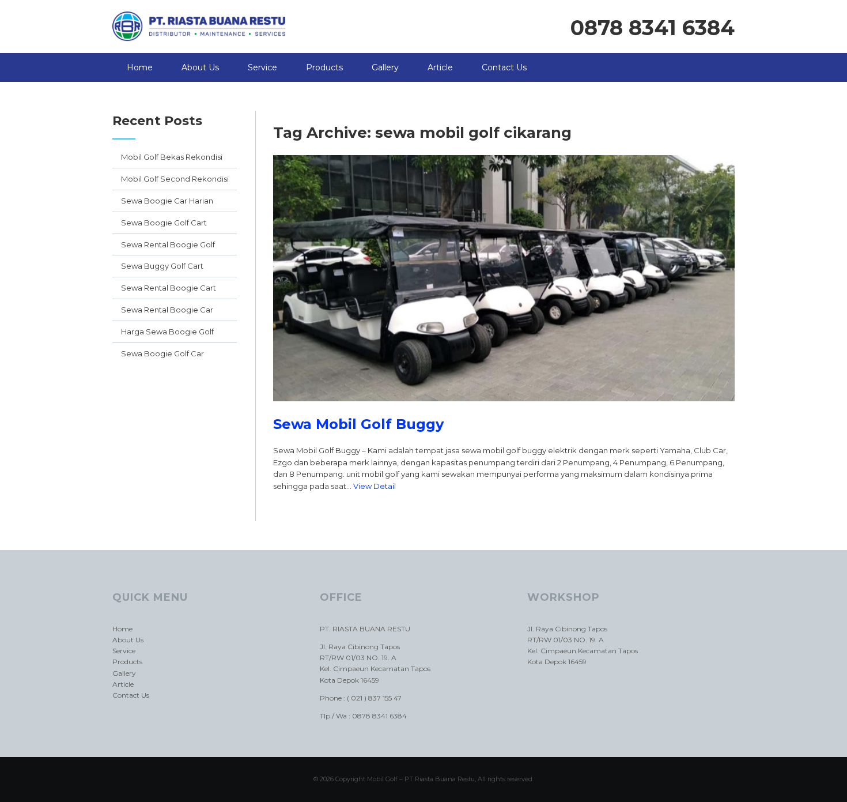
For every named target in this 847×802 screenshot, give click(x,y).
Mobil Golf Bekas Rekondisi (171, 156)
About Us (200, 67)
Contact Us (504, 67)
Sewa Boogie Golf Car (162, 353)
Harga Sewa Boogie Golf (167, 331)
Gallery (385, 67)
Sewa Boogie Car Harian (167, 200)
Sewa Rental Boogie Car (167, 309)
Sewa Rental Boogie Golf (168, 244)
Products (324, 67)
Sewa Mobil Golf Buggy (358, 424)
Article (440, 67)
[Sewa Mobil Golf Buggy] (504, 410)
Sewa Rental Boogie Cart (168, 287)
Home (140, 67)
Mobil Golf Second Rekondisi (175, 178)
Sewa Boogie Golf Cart (164, 222)
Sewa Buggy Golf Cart (162, 265)
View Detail (374, 486)
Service (262, 67)
